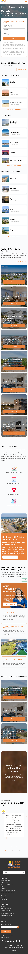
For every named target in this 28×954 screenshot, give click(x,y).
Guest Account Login (6, 880)
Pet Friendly (5, 54)
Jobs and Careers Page (6, 884)
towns (19, 54)
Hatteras (5, 51)
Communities (4, 896)
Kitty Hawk (18, 50)
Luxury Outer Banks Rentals (8, 892)
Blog (2, 886)
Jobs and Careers (5, 894)
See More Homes (21, 261)
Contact (3, 898)
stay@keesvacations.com (7, 935)
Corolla (10, 50)
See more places (22, 69)
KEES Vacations (3, 1)
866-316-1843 (5, 937)
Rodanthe (15, 51)
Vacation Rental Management (8, 890)
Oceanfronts (12, 54)
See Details (14, 282)
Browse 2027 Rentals (10, 557)
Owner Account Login (6, 882)
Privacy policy (4, 899)
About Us (3, 888)
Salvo (8, 51)
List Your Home (6, 931)
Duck (14, 50)
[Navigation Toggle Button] (26, 1)
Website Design (8, 947)
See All (24, 580)
